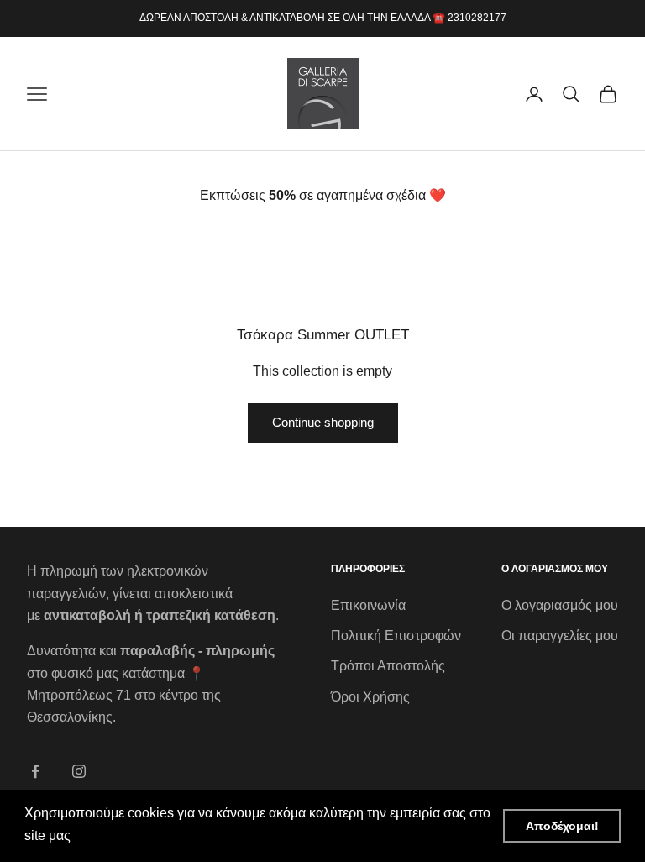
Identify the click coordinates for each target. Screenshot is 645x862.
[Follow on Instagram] (79, 771)
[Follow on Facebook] (35, 771)
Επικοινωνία (368, 605)
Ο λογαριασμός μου (559, 605)
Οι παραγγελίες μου (559, 635)
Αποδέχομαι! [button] (562, 826)
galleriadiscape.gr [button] (129, 835)
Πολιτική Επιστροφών (396, 635)
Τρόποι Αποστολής (388, 666)
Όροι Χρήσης (370, 697)
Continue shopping (323, 422)
